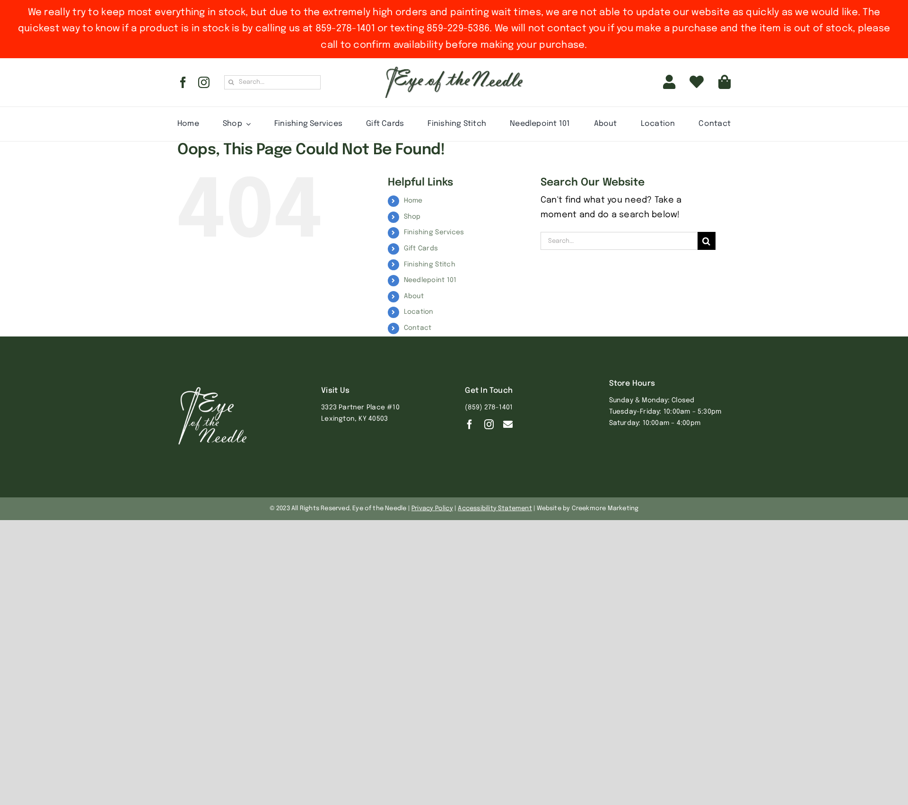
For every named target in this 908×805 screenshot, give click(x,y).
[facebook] (183, 82)
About (414, 296)
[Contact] (508, 424)
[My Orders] (697, 82)
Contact (418, 328)
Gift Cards (421, 248)
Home (413, 200)
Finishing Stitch (429, 264)
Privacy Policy (432, 508)
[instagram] (204, 82)
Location (419, 312)
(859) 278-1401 (489, 407)
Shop (412, 216)
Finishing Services (434, 232)
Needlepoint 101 (430, 280)
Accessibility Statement (495, 508)
